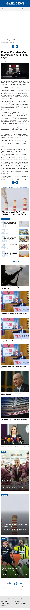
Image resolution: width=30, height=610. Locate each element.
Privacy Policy (4, 601)
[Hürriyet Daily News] (15, 3)
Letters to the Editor (20, 603)
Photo (13, 591)
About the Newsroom (7, 603)
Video (3, 591)
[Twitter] (17, 46)
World (3, 589)
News (2, 40)
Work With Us (18, 601)
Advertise (3, 605)
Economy (14, 587)
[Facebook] (13, 46)
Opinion (23, 587)
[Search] (22, 9)
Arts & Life (14, 589)
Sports (22, 589)
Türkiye (9, 40)
